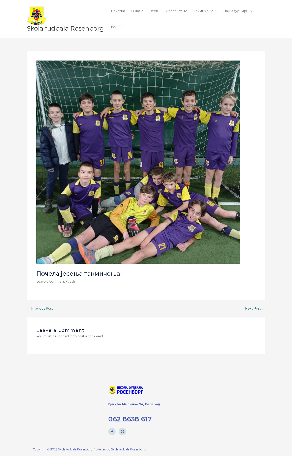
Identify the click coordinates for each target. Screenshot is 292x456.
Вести (155, 11)
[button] (215, 11)
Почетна (118, 11)
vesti (71, 281)
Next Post (255, 308)
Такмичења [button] (203, 11)
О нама (137, 11)
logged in (65, 336)
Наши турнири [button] (235, 11)
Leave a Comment (50, 281)
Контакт (117, 27)
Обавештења (177, 11)
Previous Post (40, 308)
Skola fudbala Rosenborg (65, 28)
